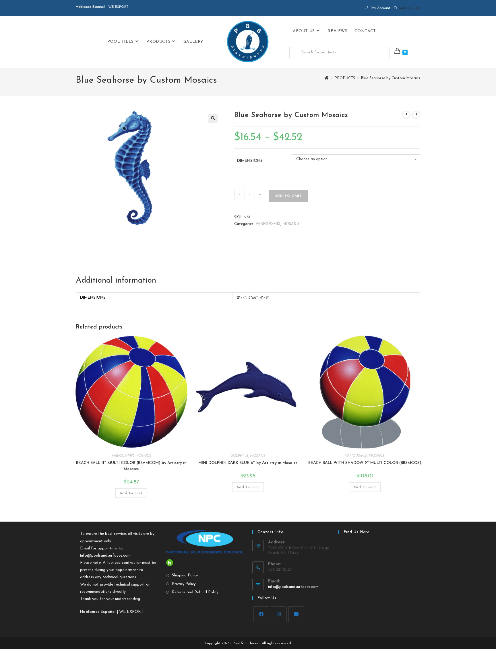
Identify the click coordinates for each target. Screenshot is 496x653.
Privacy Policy (183, 584)
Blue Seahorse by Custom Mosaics (390, 78)
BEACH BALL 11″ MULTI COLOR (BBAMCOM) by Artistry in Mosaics (131, 466)
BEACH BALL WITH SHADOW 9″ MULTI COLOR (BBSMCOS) (364, 463)
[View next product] (416, 115)
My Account (380, 8)
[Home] (326, 78)
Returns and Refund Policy (195, 592)
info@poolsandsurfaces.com (105, 555)
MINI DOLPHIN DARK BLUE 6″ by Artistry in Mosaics (247, 463)
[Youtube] (296, 614)
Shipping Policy (185, 575)
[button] (213, 118)
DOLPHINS (239, 456)
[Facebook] (261, 614)
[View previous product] (406, 115)
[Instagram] (278, 614)
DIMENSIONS (250, 161)
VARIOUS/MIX (267, 224)
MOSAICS (290, 224)
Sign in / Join (409, 8)
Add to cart (288, 196)
